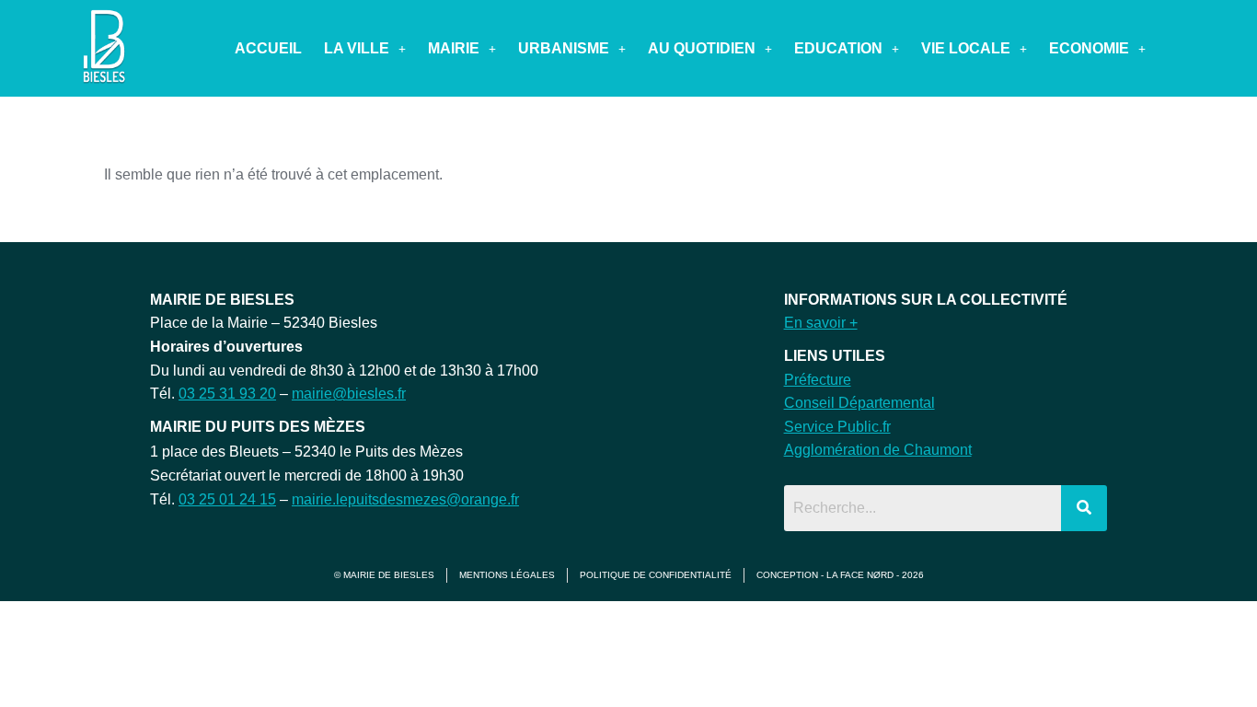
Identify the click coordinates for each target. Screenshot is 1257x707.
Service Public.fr (837, 427)
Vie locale (965, 48)
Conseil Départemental (859, 403)
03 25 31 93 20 (227, 393)
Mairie (453, 48)
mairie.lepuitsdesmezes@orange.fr (405, 499)
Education (838, 48)
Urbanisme (563, 48)
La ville (356, 48)
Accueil (268, 48)
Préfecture (817, 380)
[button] (365, 49)
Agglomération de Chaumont (878, 450)
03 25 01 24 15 (227, 499)
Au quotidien (701, 48)
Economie (1089, 48)
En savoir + (821, 322)
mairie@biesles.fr (349, 393)
